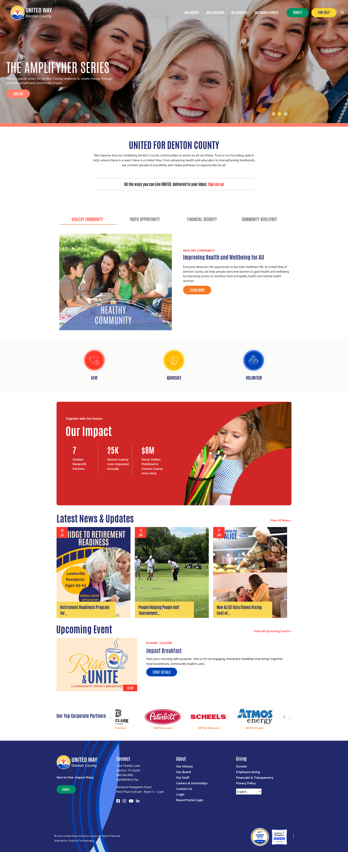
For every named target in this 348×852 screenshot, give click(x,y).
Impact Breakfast (164, 650)
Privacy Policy (246, 783)
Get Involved (239, 12)
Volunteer (254, 377)
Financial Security (202, 219)
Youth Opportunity (145, 219)
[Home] (32, 12)
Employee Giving (248, 772)
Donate (297, 12)
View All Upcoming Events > (273, 631)
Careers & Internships (192, 783)
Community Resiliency (259, 219)
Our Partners (215, 12)
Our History (184, 766)
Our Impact (192, 12)
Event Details (162, 672)
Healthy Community (87, 219)
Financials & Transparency (254, 777)
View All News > (280, 520)
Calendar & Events (266, 12)
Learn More (197, 290)
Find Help (324, 12)
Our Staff (182, 777)
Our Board (183, 772)
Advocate (174, 377)
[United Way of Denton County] (290, 836)
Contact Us (184, 788)
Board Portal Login (189, 800)
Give (94, 377)
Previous (110, 718)
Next (290, 718)
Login (180, 794)
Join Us (17, 107)
